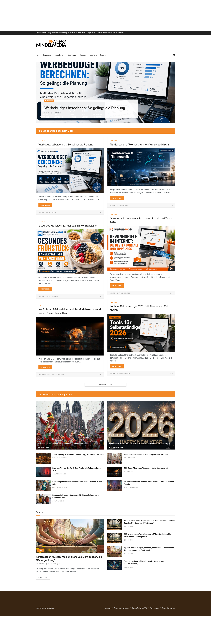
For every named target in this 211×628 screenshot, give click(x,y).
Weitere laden (105, 385)
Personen (47, 55)
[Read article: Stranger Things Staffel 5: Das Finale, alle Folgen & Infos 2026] (43, 472)
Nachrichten (59, 55)
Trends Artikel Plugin (110, 33)
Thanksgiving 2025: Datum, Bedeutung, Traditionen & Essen (78, 454)
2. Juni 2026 (129, 540)
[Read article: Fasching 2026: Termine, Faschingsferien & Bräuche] (114, 458)
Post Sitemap (154, 608)
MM (49, 113)
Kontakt (99, 33)
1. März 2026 (129, 471)
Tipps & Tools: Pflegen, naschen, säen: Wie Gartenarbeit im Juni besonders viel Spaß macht (149, 548)
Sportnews (72, 55)
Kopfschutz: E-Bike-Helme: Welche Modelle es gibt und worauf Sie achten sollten (69, 311)
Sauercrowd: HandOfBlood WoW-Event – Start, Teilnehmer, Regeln (149, 482)
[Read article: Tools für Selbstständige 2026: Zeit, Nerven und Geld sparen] (141, 333)
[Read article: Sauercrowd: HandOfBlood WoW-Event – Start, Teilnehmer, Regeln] (114, 485)
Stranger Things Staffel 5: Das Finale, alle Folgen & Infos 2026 (76, 469)
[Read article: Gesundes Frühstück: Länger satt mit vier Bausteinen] (70, 251)
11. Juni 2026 (51, 564)
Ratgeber (49, 101)
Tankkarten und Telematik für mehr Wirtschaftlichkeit (139, 144)
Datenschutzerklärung (59, 33)
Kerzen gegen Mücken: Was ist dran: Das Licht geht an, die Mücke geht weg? (69, 558)
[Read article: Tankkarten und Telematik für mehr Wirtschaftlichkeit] (141, 167)
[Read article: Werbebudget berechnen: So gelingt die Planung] (70, 170)
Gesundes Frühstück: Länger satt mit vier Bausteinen (68, 225)
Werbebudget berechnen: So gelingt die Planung (84, 107)
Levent (41, 564)
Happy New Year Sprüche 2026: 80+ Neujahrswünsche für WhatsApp (139, 443)
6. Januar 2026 (130, 458)
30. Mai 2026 (129, 567)
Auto (40, 305)
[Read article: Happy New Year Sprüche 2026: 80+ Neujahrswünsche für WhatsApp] (141, 425)
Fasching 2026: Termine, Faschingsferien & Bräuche (146, 454)
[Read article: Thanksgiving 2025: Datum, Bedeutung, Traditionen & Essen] (43, 458)
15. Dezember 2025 (131, 487)
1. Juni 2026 (129, 553)
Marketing (46, 375)
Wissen (83, 55)
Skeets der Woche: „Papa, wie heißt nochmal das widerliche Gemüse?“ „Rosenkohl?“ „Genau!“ (149, 521)
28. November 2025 (60, 458)
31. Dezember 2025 (116, 447)
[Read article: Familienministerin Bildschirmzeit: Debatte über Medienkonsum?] (114, 565)
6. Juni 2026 (129, 526)
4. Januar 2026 (58, 501)
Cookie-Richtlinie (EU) (43, 33)
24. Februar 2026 (59, 474)
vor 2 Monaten (124, 293)
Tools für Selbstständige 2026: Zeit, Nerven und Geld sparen (139, 308)
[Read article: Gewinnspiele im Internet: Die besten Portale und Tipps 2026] (141, 248)
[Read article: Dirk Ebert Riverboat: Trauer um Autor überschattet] (114, 472)
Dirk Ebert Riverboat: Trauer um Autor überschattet (146, 468)
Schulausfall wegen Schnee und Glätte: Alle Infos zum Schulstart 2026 (75, 496)
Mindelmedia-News (47, 608)
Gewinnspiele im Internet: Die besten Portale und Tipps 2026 (141, 220)
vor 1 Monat (51, 212)
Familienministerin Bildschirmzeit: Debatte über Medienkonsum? (144, 562)
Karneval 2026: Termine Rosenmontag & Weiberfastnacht (63, 443)
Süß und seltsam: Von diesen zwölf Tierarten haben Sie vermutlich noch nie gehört (147, 535)
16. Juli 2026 (56, 113)
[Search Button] (174, 55)
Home (84, 33)
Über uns (121, 33)
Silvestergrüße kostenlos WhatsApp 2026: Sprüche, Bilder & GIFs (78, 482)
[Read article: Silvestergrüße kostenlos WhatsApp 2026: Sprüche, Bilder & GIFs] (43, 485)
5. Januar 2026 (44, 447)
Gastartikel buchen (74, 33)
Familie (40, 551)
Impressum (91, 33)
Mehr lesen (46, 204)
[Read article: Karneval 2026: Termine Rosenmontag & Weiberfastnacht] (70, 425)
